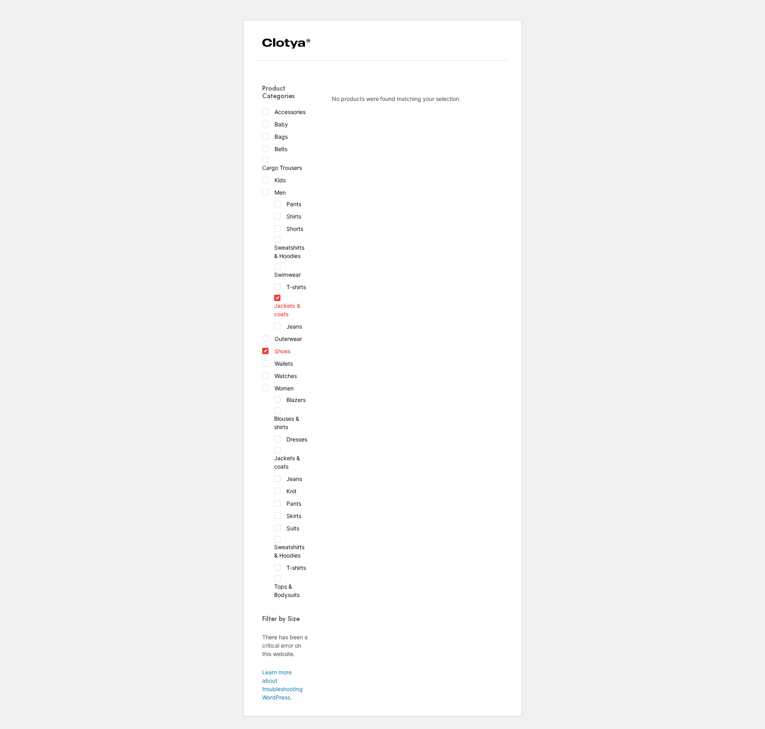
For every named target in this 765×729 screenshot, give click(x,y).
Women (284, 388)
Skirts (293, 515)
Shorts (294, 228)
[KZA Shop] (286, 43)
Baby (281, 124)
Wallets (284, 363)
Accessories (290, 111)
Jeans (294, 326)
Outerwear (288, 338)
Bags (281, 136)
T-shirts (296, 287)
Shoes (283, 351)
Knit (291, 491)
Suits (292, 528)
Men (280, 192)
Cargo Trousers (282, 167)
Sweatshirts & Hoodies (289, 251)
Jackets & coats (287, 309)
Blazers (296, 399)
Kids (280, 180)
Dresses (296, 439)
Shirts (293, 216)
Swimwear (287, 274)
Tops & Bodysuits (287, 590)
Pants (293, 204)
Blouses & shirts (286, 422)
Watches (286, 375)
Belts (281, 149)
